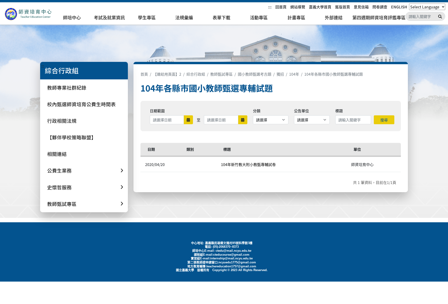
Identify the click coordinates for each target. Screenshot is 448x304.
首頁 (144, 74)
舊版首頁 (342, 7)
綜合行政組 (195, 74)
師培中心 (72, 17)
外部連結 (334, 17)
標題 (339, 110)
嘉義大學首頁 (320, 7)
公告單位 (301, 110)
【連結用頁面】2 (167, 74)
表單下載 (221, 17)
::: (270, 7)
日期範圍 (157, 110)
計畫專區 (296, 17)
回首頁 (281, 7)
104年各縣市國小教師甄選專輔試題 (333, 74)
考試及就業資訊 (109, 17)
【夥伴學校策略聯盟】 (71, 137)
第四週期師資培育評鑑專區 (379, 17)
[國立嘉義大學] (28, 14)
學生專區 (147, 17)
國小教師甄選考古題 (254, 74)
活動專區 (259, 17)
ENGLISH (399, 7)
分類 (256, 110)
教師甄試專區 (221, 74)
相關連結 (57, 153)
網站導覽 (297, 7)
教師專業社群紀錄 (66, 87)
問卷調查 (379, 7)
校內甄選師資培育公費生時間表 (81, 104)
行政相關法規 (62, 120)
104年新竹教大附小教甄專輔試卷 (248, 164)
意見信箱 (361, 7)
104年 (294, 74)
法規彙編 (184, 17)
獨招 (280, 74)
